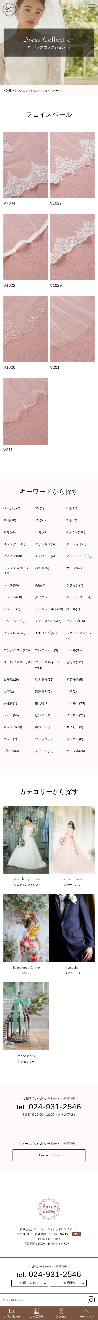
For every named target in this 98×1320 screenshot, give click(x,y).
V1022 (9, 285)
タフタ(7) (42, 597)
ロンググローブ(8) (16, 650)
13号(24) (41, 532)
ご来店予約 (68, 1283)
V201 (54, 367)
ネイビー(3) (74, 727)
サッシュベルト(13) (49, 609)
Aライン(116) (75, 532)
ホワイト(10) (44, 727)
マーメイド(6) (76, 544)
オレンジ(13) (12, 727)
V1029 (56, 285)
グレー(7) (10, 739)
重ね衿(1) (42, 703)
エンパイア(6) (45, 556)
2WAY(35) (42, 568)
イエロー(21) (75, 715)
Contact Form (49, 1155)
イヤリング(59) (46, 633)
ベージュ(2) (11, 508)
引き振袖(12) (44, 679)
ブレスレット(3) (46, 650)
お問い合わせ (29, 1283)
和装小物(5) (74, 679)
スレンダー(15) (14, 544)
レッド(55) (11, 715)
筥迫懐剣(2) (43, 691)
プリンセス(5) (45, 544)
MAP (77, 1234)
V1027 (56, 203)
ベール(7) (73, 609)
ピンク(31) (42, 715)
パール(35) (74, 650)
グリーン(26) (44, 751)
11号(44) (9, 532)
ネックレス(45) (14, 633)
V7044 (9, 203)
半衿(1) (71, 691)
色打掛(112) (74, 662)
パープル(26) (75, 751)
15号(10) (9, 520)
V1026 (9, 367)
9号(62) (71, 520)
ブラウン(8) (74, 739)
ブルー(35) (11, 751)
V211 (8, 449)
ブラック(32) (44, 739)
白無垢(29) (11, 679)
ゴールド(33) (75, 703)
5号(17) (71, 508)
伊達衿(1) (10, 703)
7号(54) (40, 520)
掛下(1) (8, 691)
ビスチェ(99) (12, 556)
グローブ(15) (75, 621)
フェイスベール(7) (48, 621)
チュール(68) (12, 597)
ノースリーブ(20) (78, 556)
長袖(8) (40, 585)
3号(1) (39, 508)
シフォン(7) (74, 585)
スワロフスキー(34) (17, 662)
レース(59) (11, 585)
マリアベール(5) (15, 621)
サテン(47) (74, 568)
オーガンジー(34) (78, 597)
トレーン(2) (11, 609)
